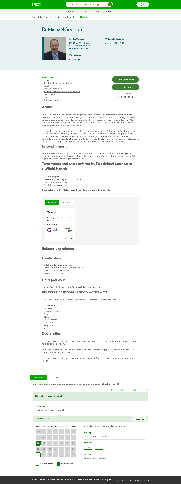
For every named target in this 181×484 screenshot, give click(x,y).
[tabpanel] (90, 225)
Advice (108, 11)
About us (34, 479)
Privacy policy (128, 481)
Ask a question (51, 100)
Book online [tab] (38, 377)
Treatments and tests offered (58, 83)
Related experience (53, 88)
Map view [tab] (66, 202)
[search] (89, 4)
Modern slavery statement (102, 479)
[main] (90, 245)
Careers (52, 479)
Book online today (125, 79)
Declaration (49, 94)
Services (96, 11)
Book (46, 97)
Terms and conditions (114, 481)
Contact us (43, 479)
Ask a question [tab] (56, 377)
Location (48, 86)
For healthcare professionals (66, 479)
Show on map (67, 238)
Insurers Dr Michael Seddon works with (62, 91)
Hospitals (72, 11)
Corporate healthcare (85, 479)
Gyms (84, 11)
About (47, 80)
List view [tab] (52, 202)
